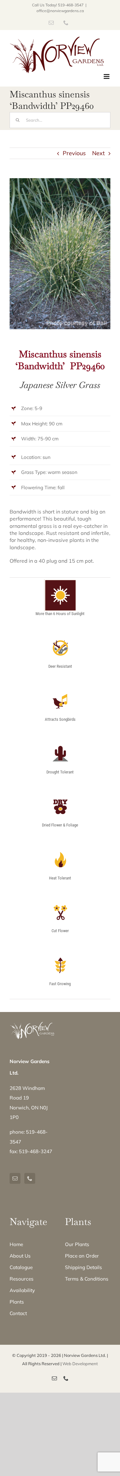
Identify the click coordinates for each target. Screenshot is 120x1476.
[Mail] (15, 1178)
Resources (22, 1279)
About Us (20, 1256)
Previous (74, 153)
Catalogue (21, 1267)
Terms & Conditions (86, 1279)
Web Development (80, 1363)
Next (98, 153)
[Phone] (29, 1178)
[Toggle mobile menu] (107, 76)
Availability (22, 1290)
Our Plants (77, 1244)
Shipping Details (83, 1267)
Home (16, 1244)
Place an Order (82, 1256)
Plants (17, 1302)
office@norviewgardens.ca (60, 10)
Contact (18, 1313)
